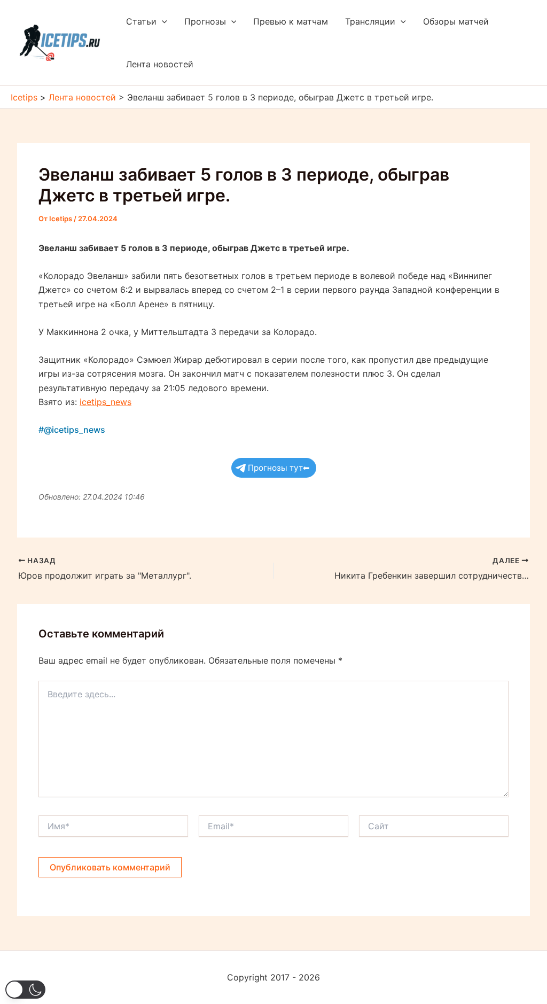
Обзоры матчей (456, 21)
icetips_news (105, 401)
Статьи (141, 21)
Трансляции (370, 21)
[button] (162, 21)
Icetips (24, 97)
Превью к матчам (290, 21)
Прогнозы (205, 21)
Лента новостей (159, 64)
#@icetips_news (71, 429)
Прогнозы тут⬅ (279, 468)
